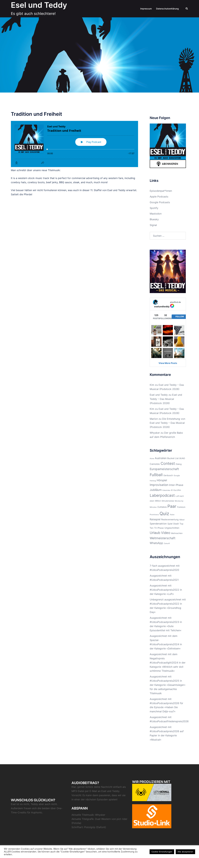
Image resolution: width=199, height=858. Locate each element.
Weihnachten (177, 533)
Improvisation (159, 485)
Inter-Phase (176, 484)
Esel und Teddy (39, 5)
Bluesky (154, 219)
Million (158, 501)
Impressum (146, 8)
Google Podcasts (160, 202)
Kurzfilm (177, 490)
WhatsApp (156, 543)
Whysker (155, 432)
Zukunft (167, 543)
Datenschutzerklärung (167, 8)
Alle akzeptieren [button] (185, 851)
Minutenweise (168, 501)
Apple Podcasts (159, 196)
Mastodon (156, 213)
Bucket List (173, 458)
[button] (187, 8)
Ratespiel (155, 519)
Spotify (154, 208)
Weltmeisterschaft (162, 538)
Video (165, 533)
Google (177, 475)
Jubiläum (156, 489)
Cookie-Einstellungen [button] (161, 851)
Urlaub (155, 533)
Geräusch (168, 475)
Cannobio (155, 464)
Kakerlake (166, 490)
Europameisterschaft (164, 469)
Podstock (181, 507)
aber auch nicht (48, 804)
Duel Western (103, 818)
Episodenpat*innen (161, 190)
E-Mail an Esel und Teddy (104, 791)
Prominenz (154, 514)
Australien (161, 458)
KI (172, 490)
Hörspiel (162, 480)
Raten (172, 515)
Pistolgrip (89, 827)
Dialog (179, 464)
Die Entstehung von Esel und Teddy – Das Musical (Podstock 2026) (167, 423)
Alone (152, 459)
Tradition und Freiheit (36, 114)
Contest (168, 463)
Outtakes (162, 507)
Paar (171, 506)
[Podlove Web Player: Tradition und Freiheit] (74, 144)
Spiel (169, 523)
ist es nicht (22, 804)
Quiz (164, 513)
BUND (182, 458)
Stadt (176, 523)
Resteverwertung (170, 519)
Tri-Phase (159, 528)
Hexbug (153, 481)
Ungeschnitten (171, 527)
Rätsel (182, 520)
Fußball (156, 474)
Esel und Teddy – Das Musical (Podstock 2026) (166, 399)
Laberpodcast (162, 495)
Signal (153, 225)
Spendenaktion (158, 523)
